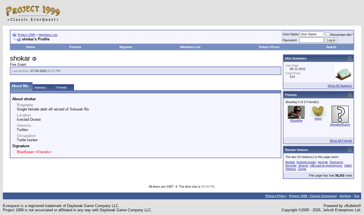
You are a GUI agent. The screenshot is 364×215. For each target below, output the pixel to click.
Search (331, 47)
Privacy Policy (275, 196)
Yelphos (290, 169)
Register (125, 47)
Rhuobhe (296, 120)
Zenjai (302, 169)
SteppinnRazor (340, 124)
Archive (345, 196)
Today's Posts (269, 47)
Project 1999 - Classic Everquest (313, 196)
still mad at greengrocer (326, 165)
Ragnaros (336, 162)
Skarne (303, 165)
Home (30, 47)
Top (356, 196)
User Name (291, 34)
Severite (291, 165)
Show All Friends (341, 140)
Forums (75, 47)
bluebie (290, 162)
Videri (318, 118)
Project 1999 (26, 34)
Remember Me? (341, 34)
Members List (48, 34)
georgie (323, 162)
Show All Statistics (340, 85)
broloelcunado (306, 162)
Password (290, 40)
